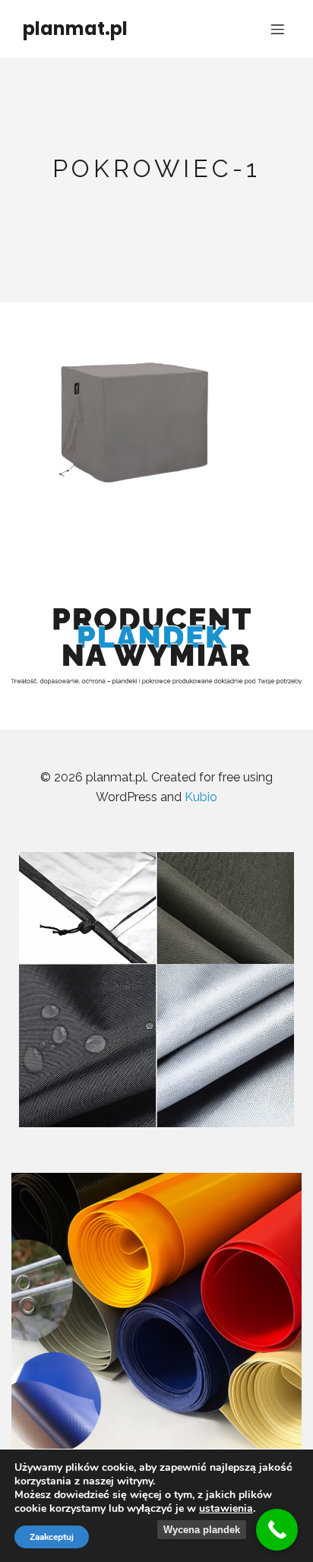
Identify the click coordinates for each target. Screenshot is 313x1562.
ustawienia (226, 1509)
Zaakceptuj (52, 1537)
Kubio (201, 797)
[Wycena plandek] (277, 1530)
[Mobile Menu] (277, 29)
